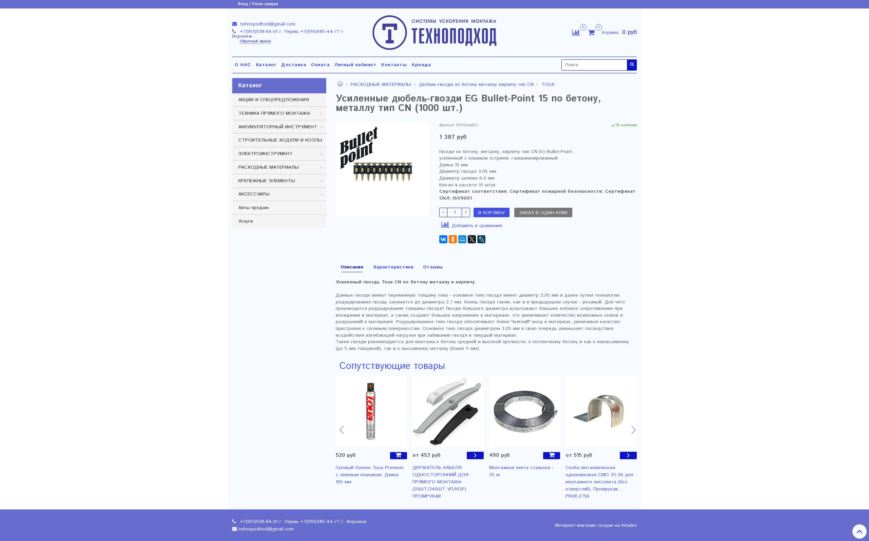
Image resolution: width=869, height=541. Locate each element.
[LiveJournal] (481, 239)
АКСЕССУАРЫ (254, 194)
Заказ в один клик (543, 212)
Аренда (421, 64)
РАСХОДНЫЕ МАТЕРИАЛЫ (381, 84)
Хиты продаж (253, 207)
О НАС (243, 64)
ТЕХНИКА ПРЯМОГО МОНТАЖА (274, 113)
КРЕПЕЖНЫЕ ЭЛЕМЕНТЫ (266, 181)
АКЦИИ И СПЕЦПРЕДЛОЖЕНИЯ (273, 99)
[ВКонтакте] (443, 239)
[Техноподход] (434, 31)
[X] (472, 239)
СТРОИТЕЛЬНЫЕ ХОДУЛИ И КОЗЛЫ (280, 140)
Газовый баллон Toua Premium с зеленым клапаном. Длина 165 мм (370, 474)
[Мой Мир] (462, 239)
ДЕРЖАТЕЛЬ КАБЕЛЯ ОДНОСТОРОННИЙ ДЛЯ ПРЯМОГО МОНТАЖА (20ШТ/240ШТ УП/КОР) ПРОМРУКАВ (440, 482)
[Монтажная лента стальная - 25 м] (524, 411)
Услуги (245, 221)
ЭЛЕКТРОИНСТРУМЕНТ (265, 153)
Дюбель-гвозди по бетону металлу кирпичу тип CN (476, 84)
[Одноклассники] (453, 239)
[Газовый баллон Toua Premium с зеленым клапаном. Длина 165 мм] (371, 411)
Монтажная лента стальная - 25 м (521, 471)
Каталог (266, 64)
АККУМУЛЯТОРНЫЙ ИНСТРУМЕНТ (277, 127)
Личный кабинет (355, 64)
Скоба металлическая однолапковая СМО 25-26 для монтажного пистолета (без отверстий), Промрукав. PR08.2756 (599, 482)
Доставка (293, 64)
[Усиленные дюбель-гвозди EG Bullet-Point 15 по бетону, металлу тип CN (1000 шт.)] (383, 169)
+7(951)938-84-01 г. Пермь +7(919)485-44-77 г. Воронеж (288, 34)
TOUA (547, 84)
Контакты (394, 64)
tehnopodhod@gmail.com (266, 24)
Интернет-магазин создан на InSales (596, 525)
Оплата (320, 64)
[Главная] (340, 84)
